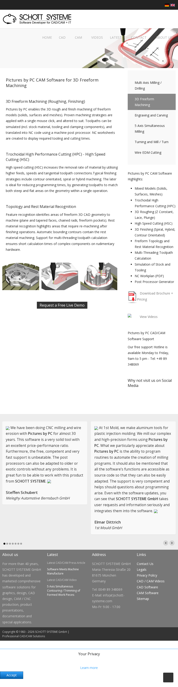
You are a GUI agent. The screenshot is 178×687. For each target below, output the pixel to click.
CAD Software (147, 587)
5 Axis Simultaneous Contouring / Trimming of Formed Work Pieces (63, 590)
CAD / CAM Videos (151, 581)
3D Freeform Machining (144, 102)
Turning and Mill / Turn (151, 142)
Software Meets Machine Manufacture (63, 571)
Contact (138, 37)
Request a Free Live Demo (62, 305)
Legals (141, 569)
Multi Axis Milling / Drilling (148, 85)
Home (46, 37)
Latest (116, 37)
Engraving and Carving (151, 115)
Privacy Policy (147, 575)
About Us (164, 37)
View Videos (149, 316)
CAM (78, 37)
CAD (62, 37)
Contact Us (145, 564)
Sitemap (143, 598)
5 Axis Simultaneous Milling (150, 128)
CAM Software (148, 593)
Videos (97, 37)
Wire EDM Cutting (148, 152)
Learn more (89, 667)
